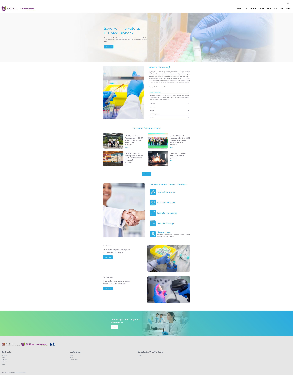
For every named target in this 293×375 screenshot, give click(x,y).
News (245, 9)
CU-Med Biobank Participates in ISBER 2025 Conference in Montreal (134, 156)
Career (281, 9)
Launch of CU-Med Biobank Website (178, 154)
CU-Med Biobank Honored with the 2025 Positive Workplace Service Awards (180, 139)
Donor (269, 9)
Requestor (261, 9)
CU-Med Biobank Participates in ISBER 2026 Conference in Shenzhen (134, 139)
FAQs (275, 9)
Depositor (253, 9)
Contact (288, 9)
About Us (238, 9)
